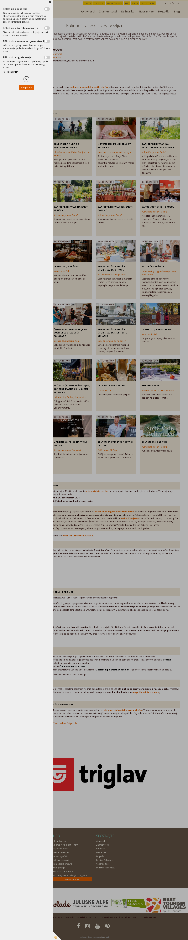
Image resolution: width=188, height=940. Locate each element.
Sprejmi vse (26, 87)
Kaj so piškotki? (10, 71)
